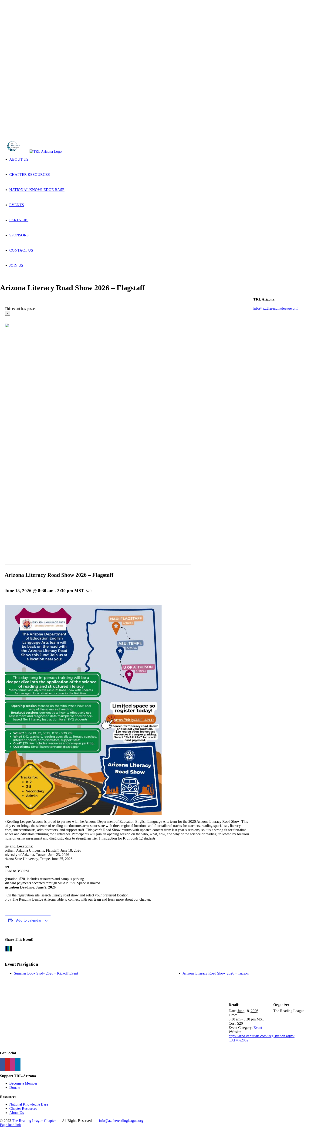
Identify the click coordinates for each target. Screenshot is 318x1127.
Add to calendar (28, 920)
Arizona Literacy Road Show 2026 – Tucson (216, 973)
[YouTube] (7, 1064)
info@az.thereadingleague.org (275, 308)
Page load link (10, 1125)
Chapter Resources (23, 1108)
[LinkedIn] (17, 1064)
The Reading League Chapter (34, 1121)
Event (258, 1028)
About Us (16, 1113)
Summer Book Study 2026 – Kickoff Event (46, 973)
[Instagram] (12, 1064)
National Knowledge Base (28, 1104)
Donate (14, 1087)
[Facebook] (2, 1064)
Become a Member (23, 1083)
